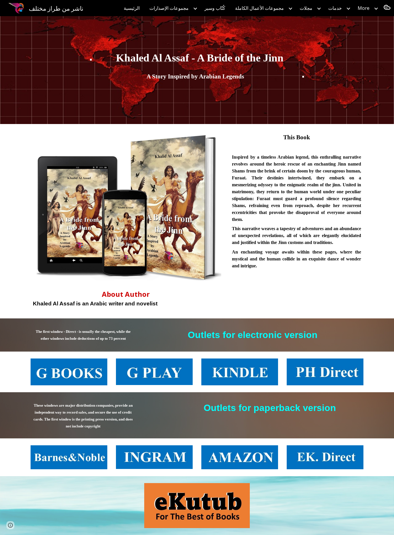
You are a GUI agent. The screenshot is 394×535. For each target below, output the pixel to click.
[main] (197, 70)
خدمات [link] (335, 8)
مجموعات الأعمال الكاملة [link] (259, 8)
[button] (387, 8)
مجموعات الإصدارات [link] (169, 8)
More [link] (363, 8)
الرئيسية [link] (132, 8)
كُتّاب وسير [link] (214, 8)
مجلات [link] (306, 8)
